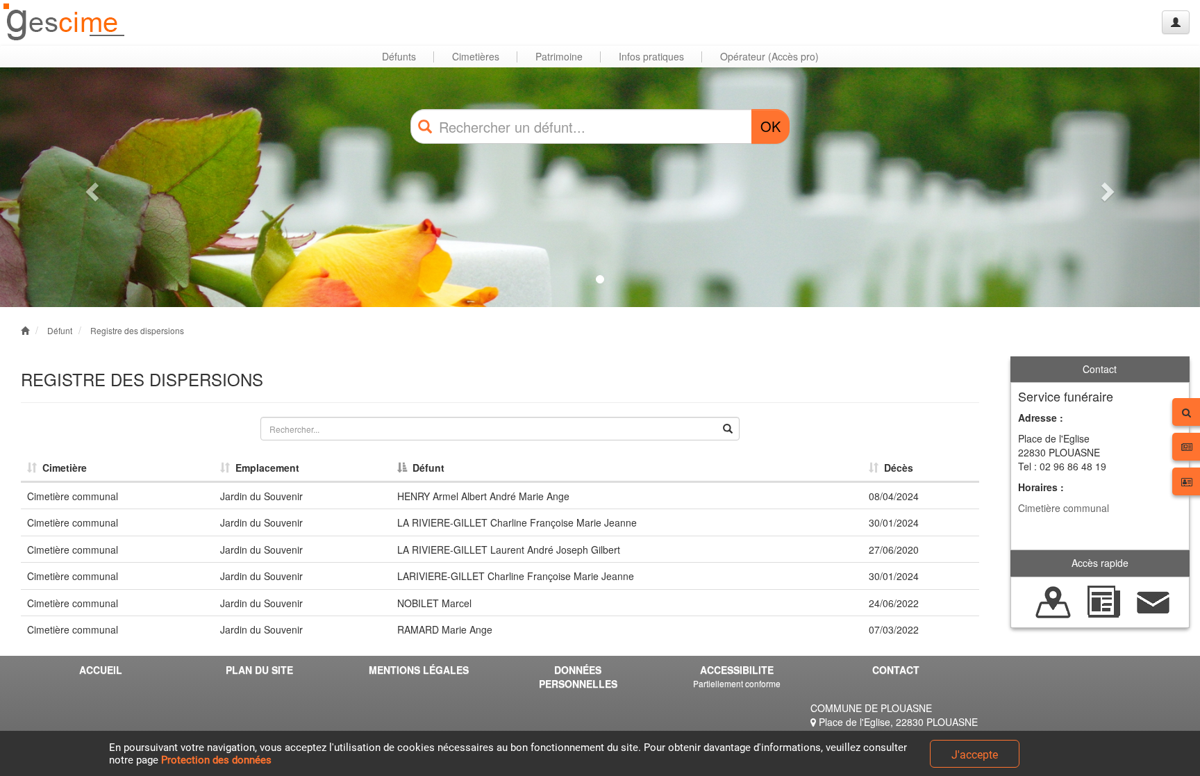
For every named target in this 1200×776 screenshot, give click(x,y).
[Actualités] (1103, 600)
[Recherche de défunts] (1053, 600)
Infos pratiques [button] (651, 56)
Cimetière (62, 467)
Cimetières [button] (475, 56)
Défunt (59, 330)
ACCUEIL (100, 670)
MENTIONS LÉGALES (419, 670)
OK (770, 126)
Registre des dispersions (137, 330)
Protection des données (216, 760)
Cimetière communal (1063, 508)
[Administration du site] (1176, 22)
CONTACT (895, 670)
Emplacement (264, 467)
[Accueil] (64, 22)
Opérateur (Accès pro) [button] (769, 56)
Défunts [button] (399, 56)
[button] (90, 187)
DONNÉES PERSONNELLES (578, 677)
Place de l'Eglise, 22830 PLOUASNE (897, 722)
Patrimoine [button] (559, 56)
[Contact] (1153, 600)
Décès (895, 467)
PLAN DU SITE (259, 670)
